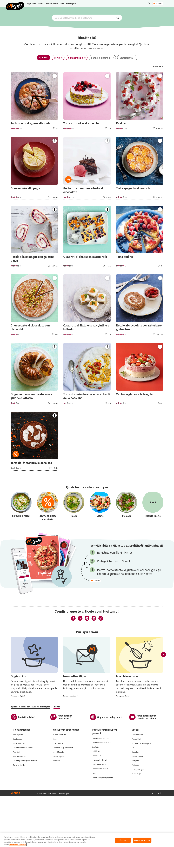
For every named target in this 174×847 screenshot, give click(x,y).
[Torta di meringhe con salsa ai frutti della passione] (87, 375)
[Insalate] (126, 506)
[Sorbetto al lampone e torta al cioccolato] (87, 169)
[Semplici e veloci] (21, 506)
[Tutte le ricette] (152, 506)
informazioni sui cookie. (17, 844)
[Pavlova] (139, 102)
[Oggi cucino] (34, 667)
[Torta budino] (139, 238)
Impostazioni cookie (100, 768)
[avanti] (163, 654)
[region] (87, 840)
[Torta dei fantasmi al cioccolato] (34, 442)
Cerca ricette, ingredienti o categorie (87, 18)
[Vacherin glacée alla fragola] (139, 375)
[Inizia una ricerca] (149, 3)
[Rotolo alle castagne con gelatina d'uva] (34, 238)
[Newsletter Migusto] (86, 667)
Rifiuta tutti (122, 840)
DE (152, 793)
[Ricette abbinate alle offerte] (47, 506)
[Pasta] (73, 506)
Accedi (160, 3)
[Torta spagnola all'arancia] (139, 169)
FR (158, 793)
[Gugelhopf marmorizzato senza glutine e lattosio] (34, 375)
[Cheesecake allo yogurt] (34, 169)
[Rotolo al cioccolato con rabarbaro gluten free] (139, 306)
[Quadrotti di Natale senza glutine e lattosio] (87, 306)
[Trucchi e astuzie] (139, 667)
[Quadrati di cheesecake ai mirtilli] (87, 238)
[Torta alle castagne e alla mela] (34, 102)
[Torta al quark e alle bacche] (87, 102)
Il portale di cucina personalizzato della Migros (30, 707)
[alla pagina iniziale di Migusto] (15, 4)
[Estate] (100, 506)
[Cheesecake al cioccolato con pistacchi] (34, 306)
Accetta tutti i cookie (142, 840)
